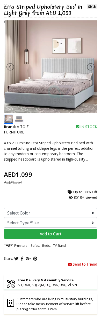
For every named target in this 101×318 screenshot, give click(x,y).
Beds (46, 245)
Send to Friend (84, 264)
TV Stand (59, 245)
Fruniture (20, 245)
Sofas (35, 245)
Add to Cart (50, 234)
